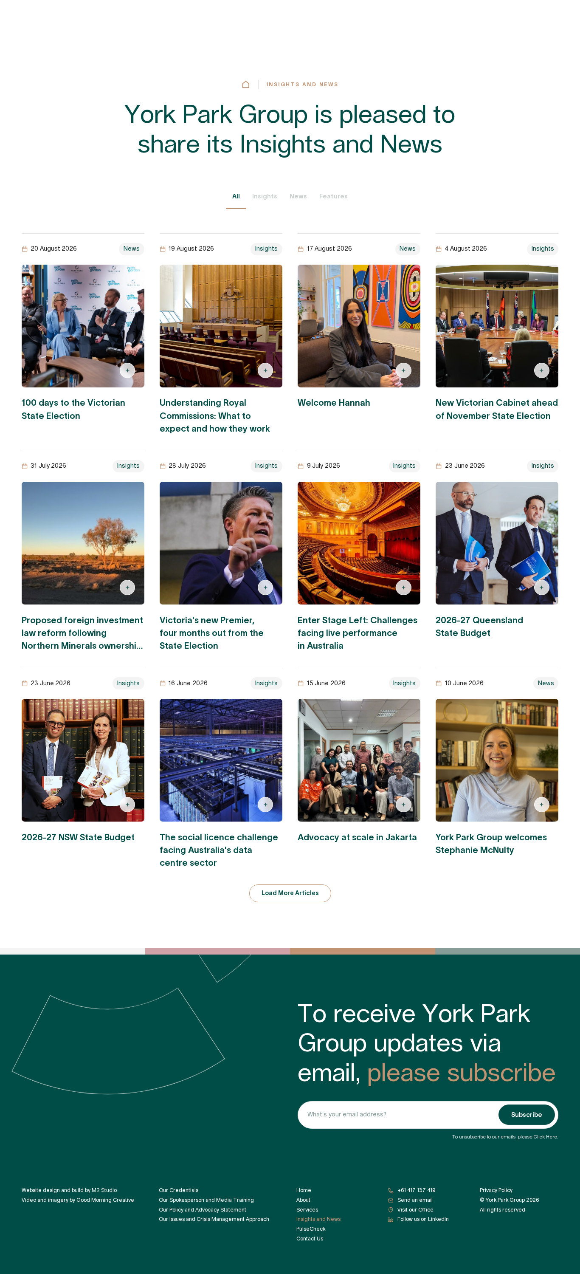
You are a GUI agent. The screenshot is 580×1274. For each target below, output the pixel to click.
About (303, 1200)
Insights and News (302, 84)
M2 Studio (104, 1190)
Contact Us (309, 1238)
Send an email (415, 1200)
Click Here (545, 1137)
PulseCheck (310, 1229)
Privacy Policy (496, 1190)
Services (307, 1209)
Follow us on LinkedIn (423, 1219)
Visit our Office (415, 1209)
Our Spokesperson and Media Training (206, 1200)
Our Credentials (178, 1190)
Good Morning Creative (105, 1200)
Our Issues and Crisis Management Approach (214, 1219)
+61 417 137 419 (416, 1190)
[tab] (236, 197)
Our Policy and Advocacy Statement (202, 1209)
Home (303, 1190)
